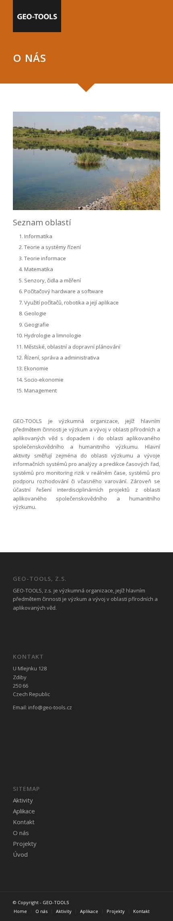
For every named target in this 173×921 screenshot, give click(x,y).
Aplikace (24, 811)
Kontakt (24, 822)
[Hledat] (130, 16)
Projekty (25, 843)
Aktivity (23, 800)
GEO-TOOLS (56, 902)
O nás (21, 833)
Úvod (20, 854)
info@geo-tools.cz (50, 707)
